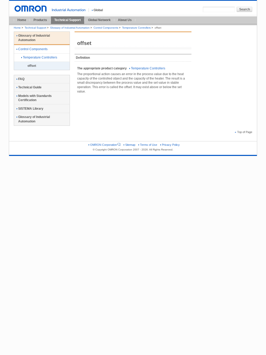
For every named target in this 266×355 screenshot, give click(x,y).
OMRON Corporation (103, 144)
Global (98, 10)
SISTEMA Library (30, 108)
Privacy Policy (171, 144)
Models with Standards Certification (35, 98)
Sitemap (130, 144)
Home (21, 20)
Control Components (106, 27)
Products (40, 20)
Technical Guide (30, 87)
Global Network (99, 20)
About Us (125, 20)
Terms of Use (148, 144)
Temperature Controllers (136, 27)
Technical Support (67, 20)
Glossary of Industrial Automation (70, 27)
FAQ (21, 79)
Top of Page (244, 132)
